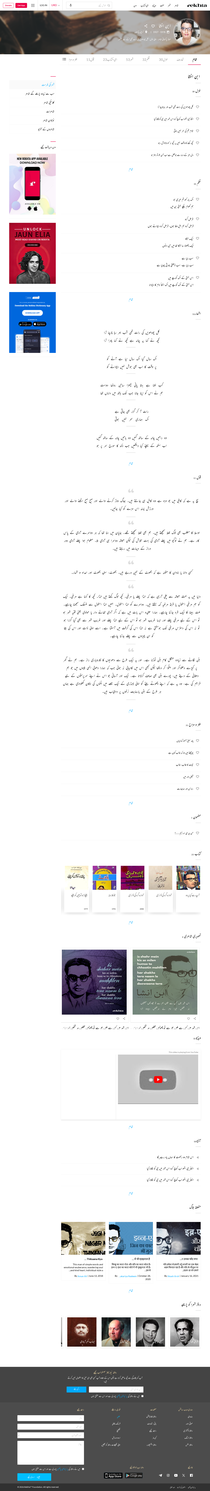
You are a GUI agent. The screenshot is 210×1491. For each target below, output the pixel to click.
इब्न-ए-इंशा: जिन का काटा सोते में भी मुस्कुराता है (140, 1259)
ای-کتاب (110, 59)
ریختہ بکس (189, 1444)
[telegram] (160, 1475)
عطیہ (118, 1416)
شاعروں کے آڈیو (46, 129)
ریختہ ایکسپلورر (151, 1444)
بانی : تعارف (151, 1423)
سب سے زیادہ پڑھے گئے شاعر (39, 94)
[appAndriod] (133, 1476)
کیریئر (154, 1437)
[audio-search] (70, 5)
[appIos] (113, 1476)
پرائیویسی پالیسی (121, 1396)
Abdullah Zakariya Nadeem (127, 1276)
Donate (8, 5)
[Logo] (197, 6)
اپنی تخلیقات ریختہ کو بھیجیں (110, 1444)
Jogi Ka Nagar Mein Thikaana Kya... (93, 1259)
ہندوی (190, 1416)
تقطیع (118, 1430)
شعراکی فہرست (48, 85)
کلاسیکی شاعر (49, 102)
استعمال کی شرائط (181, 1487)
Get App (21, 5)
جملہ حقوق (172, 1487)
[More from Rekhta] (33, 5)
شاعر (176, 5)
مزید (135, 5)
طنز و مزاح (70, 59)
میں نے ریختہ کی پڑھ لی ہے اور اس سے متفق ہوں (115, 1396)
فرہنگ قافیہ (116, 1423)
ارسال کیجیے (31, 1477)
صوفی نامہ (189, 1423)
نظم (146, 59)
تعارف (180, 59)
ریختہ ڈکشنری (188, 1430)
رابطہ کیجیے (152, 1430)
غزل (163, 59)
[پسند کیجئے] (153, 26)
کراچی (142, 32)
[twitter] (183, 1475)
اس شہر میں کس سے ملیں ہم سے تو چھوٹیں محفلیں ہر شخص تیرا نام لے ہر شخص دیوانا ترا (155, 1028)
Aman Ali (82, 1276)
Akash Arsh (173, 1276)
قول (90, 59)
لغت (162, 5)
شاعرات (50, 111)
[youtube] (175, 1475)
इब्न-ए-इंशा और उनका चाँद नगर (188, 1259)
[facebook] (191, 1475)
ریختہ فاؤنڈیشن (151, 1416)
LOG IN (43, 5)
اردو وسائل (116, 1437)
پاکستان (137, 32)
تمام (195, 59)
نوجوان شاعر (48, 120)
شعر (129, 59)
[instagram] (168, 1475)
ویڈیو (154, 5)
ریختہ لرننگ (188, 1437)
